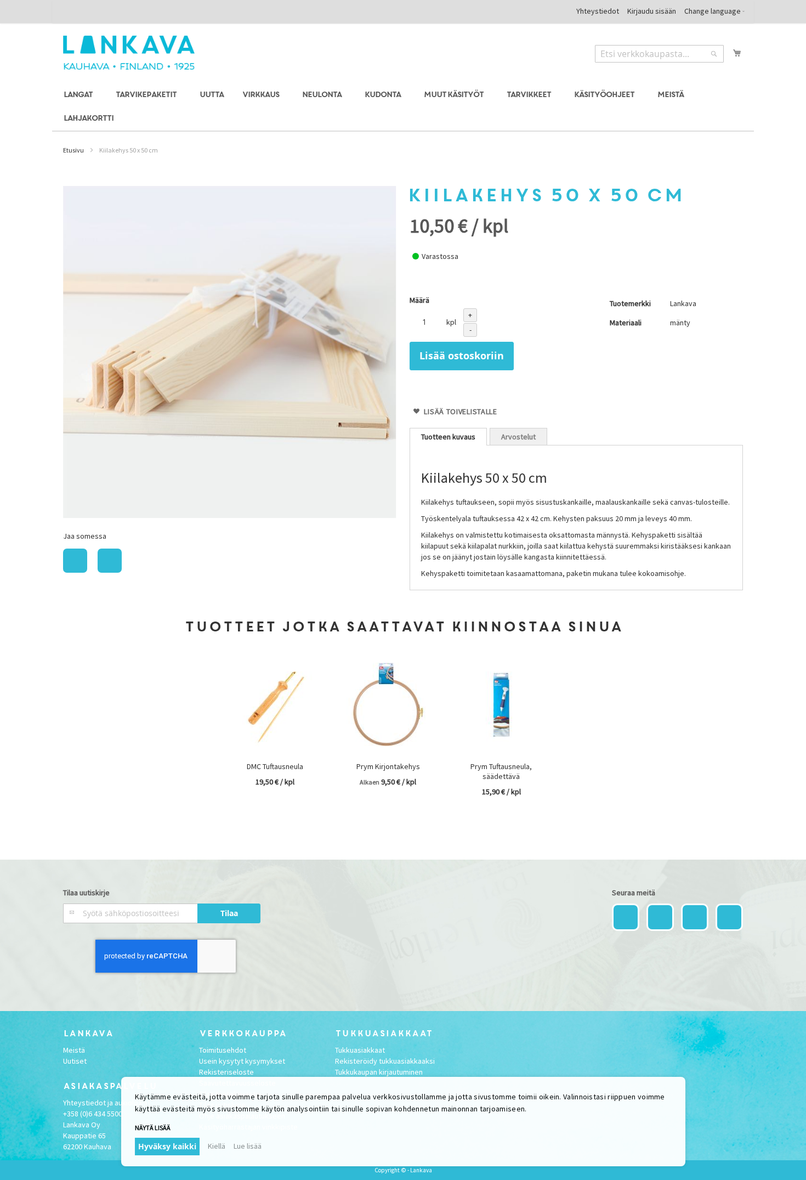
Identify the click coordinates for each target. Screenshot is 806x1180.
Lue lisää (248, 1146)
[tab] (448, 436)
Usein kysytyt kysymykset (242, 1061)
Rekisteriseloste (226, 1072)
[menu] (403, 107)
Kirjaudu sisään (651, 11)
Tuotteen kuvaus (448, 437)
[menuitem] (79, 95)
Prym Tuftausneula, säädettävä (501, 771)
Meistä (74, 1050)
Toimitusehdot (222, 1050)
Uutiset (75, 1061)
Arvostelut (518, 437)
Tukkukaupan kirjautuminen (379, 1072)
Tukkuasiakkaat (360, 1050)
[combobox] (659, 54)
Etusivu (73, 150)
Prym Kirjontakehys (388, 766)
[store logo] (129, 53)
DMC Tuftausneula (275, 766)
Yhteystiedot (597, 11)
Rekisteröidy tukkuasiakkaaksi (385, 1061)
